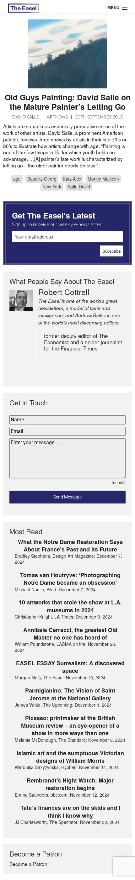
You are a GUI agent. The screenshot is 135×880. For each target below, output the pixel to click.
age (17, 179)
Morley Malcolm (103, 179)
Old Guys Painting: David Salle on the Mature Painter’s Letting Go (68, 102)
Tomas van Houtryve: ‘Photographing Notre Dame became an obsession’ (70, 579)
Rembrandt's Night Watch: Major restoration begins (70, 784)
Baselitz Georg (42, 179)
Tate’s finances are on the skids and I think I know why (70, 811)
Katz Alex (72, 179)
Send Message (67, 496)
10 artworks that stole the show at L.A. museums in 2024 (70, 606)
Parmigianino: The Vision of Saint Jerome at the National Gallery (70, 694)
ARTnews (57, 116)
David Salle (25, 116)
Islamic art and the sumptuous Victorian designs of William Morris (70, 757)
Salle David (79, 186)
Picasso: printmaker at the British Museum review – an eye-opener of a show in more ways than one (70, 725)
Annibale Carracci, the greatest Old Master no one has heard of (70, 633)
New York (51, 186)
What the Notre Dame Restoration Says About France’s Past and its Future (70, 545)
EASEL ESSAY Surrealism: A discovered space (70, 667)
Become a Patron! (29, 863)
